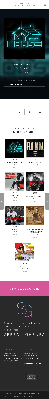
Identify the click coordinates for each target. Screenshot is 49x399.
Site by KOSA (35, 393)
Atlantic (30, 64)
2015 (16, 64)
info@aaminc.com (10, 353)
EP (22, 64)
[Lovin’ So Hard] (2, 201)
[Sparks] (47, 201)
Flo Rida (25, 72)
